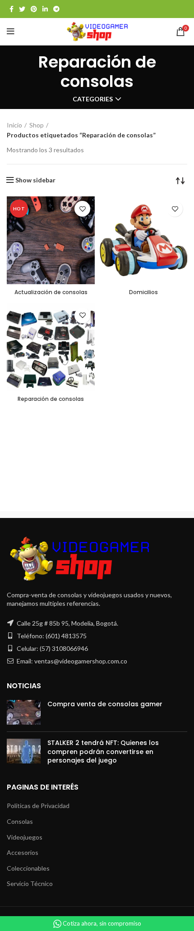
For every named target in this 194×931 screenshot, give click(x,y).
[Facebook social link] (11, 9)
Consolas (20, 821)
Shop (36, 125)
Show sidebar (35, 180)
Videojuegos (24, 837)
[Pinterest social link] (34, 9)
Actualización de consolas (51, 292)
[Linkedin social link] (45, 9)
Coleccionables (28, 868)
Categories (93, 99)
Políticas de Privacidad (38, 805)
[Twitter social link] (22, 9)
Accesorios (22, 852)
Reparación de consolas (51, 399)
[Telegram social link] (56, 9)
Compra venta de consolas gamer (104, 703)
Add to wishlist (82, 209)
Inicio (14, 125)
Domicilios (143, 292)
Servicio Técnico (30, 883)
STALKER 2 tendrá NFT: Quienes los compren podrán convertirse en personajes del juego (103, 751)
